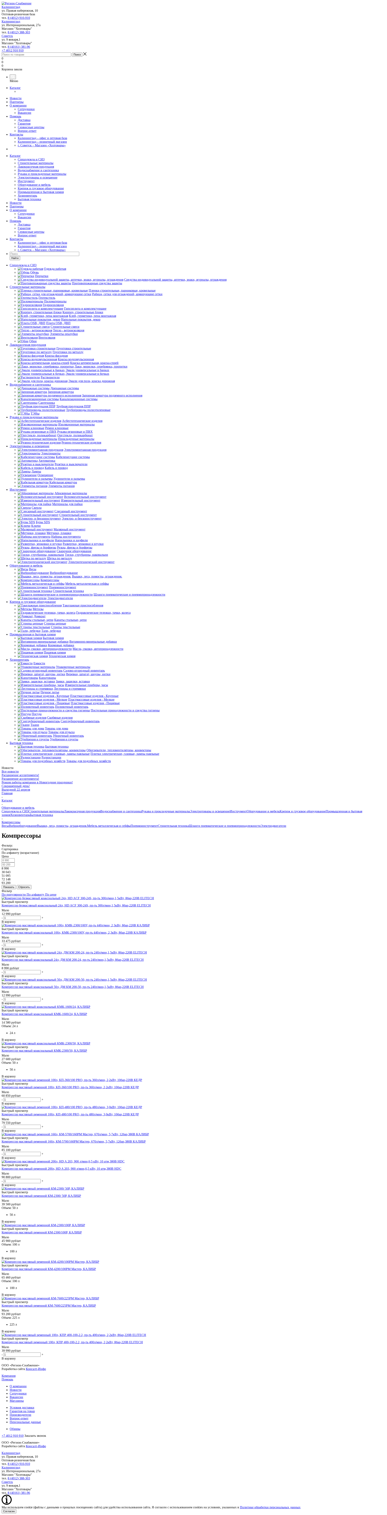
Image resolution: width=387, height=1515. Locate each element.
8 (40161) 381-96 (19, 46)
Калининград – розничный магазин (42, 141)
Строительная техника (173, 825)
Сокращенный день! (16, 786)
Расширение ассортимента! (20, 775)
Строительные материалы (35, 163)
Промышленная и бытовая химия (41, 192)
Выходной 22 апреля (16, 789)
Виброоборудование (23, 825)
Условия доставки (22, 1407)
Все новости (10, 771)
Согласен (9, 1511)
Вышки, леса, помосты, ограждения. (62, 825)
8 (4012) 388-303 (19, 32)
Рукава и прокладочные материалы (42, 174)
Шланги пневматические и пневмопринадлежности (225, 825)
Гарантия (24, 123)
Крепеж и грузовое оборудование (41, 188)
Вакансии (24, 112)
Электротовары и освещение (37, 177)
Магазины (17, 1400)
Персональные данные (25, 1422)
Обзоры (15, 1429)
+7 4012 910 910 (13, 50)
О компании (18, 105)
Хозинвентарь (27, 195)
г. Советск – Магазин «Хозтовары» (42, 145)
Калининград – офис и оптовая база (42, 138)
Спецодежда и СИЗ (31, 159)
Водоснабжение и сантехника (38, 170)
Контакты (16, 134)
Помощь (15, 116)
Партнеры (17, 102)
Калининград (11, 7)
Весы (5, 825)
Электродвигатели (273, 825)
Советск (7, 36)
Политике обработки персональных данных (270, 1507)
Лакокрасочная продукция (36, 166)
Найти (15, 258)
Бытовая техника (29, 199)
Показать (8, 887)
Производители (20, 1414)
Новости (16, 98)
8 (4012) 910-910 (19, 18)
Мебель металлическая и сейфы (109, 825)
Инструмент (26, 181)
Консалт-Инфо (36, 1369)
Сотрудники (26, 109)
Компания (9, 1375)
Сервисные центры (31, 127)
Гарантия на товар (22, 1411)
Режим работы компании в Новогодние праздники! (37, 782)
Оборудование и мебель (34, 184)
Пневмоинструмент (144, 825)
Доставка (24, 120)
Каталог (15, 87)
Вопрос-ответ (27, 131)
